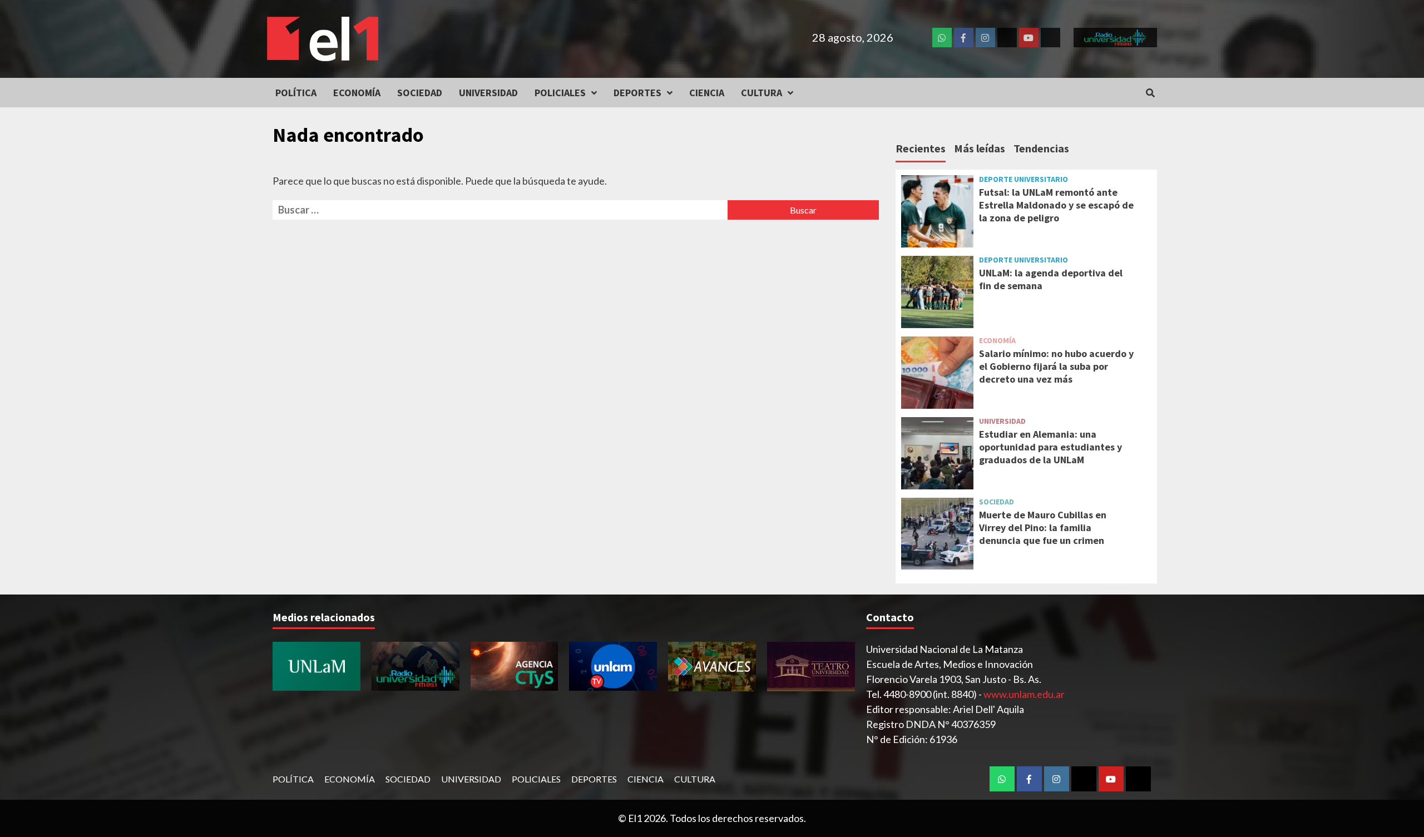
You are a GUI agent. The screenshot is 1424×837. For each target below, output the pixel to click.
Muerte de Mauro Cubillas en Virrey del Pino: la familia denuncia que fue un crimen (1042, 527)
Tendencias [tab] (1041, 148)
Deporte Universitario (1023, 179)
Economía (356, 92)
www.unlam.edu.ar (1024, 694)
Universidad (488, 92)
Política (296, 92)
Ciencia (706, 92)
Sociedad (419, 92)
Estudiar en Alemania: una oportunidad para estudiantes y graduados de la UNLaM (1050, 447)
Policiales (560, 92)
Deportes (637, 92)
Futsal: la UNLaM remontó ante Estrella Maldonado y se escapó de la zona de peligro (1056, 205)
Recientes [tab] (921, 148)
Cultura (761, 92)
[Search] (1150, 92)
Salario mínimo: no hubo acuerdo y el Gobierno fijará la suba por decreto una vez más (1056, 366)
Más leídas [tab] (979, 148)
